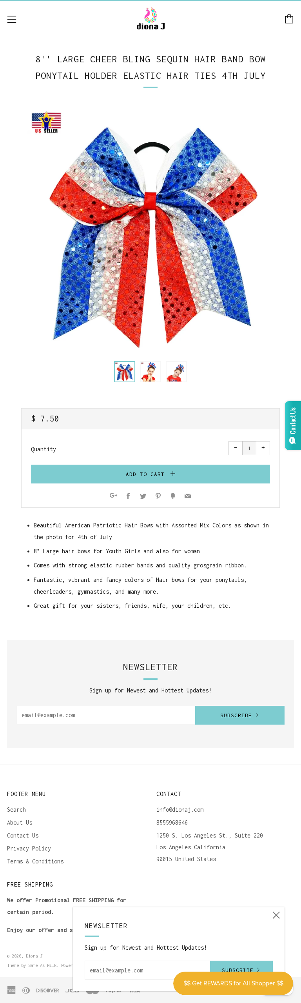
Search (16, 809)
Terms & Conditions (35, 861)
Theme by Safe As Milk (31, 965)
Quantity (43, 449)
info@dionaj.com (179, 809)
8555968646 (172, 822)
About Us (19, 822)
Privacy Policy (29, 848)
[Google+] (113, 496)
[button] (124, 371)
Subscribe (236, 715)
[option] (150, 228)
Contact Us (22, 835)
